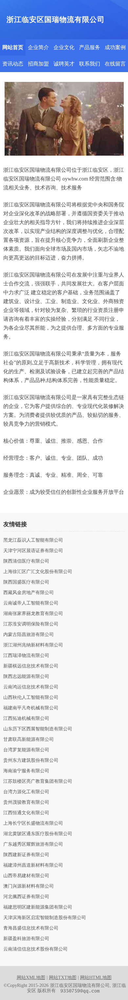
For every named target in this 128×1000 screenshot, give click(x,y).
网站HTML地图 (96, 977)
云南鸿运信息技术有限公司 (30, 687)
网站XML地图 (31, 977)
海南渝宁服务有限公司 (26, 771)
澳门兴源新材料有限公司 (28, 886)
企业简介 (38, 47)
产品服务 (89, 47)
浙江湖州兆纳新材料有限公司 (33, 645)
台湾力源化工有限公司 (26, 792)
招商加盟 (38, 64)
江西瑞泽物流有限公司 (26, 655)
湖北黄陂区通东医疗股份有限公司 (37, 834)
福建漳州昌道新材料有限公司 (33, 865)
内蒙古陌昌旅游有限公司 (28, 634)
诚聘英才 (64, 64)
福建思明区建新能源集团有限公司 (37, 907)
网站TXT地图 (62, 977)
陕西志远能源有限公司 (26, 676)
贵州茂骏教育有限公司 (26, 802)
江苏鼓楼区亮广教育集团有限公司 (37, 781)
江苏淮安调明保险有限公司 (30, 624)
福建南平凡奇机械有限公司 (30, 708)
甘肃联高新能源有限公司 (28, 739)
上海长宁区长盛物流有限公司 (33, 823)
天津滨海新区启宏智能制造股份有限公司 (44, 917)
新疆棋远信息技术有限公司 (30, 666)
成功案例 (115, 47)
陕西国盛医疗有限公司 (26, 582)
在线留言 (115, 64)
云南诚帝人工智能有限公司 (30, 603)
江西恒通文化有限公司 (26, 813)
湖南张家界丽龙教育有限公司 (33, 613)
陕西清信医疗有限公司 (26, 561)
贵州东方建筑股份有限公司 (30, 760)
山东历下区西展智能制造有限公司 (37, 729)
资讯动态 (12, 64)
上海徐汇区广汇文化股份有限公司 (37, 571)
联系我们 (89, 64)
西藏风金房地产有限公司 (28, 592)
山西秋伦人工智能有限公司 (30, 697)
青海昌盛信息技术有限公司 (30, 928)
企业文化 (64, 47)
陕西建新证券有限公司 (26, 855)
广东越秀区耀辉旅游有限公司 (33, 844)
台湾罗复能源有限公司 (26, 750)
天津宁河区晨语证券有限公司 (33, 550)
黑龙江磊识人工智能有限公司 (33, 540)
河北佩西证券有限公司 (26, 896)
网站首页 (12, 47)
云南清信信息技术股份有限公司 (35, 949)
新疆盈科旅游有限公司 (26, 938)
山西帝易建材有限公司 (26, 876)
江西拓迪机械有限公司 (26, 718)
